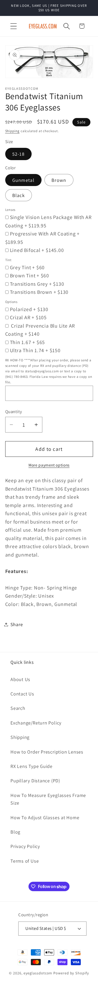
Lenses (10, 209)
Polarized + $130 (29, 309)
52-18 (18, 154)
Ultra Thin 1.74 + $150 (35, 350)
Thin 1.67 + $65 (27, 342)
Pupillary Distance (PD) (35, 780)
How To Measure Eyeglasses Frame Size (48, 799)
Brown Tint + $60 (29, 275)
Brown (58, 180)
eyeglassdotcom (38, 972)
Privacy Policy (25, 846)
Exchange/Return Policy (35, 723)
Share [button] (16, 624)
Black (18, 195)
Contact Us (22, 693)
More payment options (49, 465)
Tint (8, 260)
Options (11, 302)
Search (17, 708)
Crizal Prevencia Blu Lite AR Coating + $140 (40, 330)
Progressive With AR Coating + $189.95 (42, 237)
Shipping (12, 131)
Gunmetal (23, 180)
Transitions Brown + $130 (39, 292)
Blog (15, 832)
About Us (20, 679)
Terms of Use (24, 861)
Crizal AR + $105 (28, 317)
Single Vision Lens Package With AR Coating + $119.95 (48, 221)
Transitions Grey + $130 (37, 283)
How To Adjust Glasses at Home (44, 817)
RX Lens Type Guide (31, 766)
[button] (13, 26)
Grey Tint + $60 (27, 267)
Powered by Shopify (71, 972)
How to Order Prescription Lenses (46, 752)
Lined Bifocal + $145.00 (37, 250)
